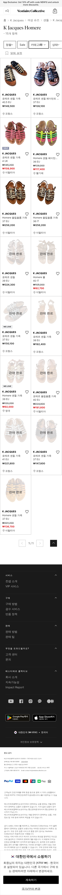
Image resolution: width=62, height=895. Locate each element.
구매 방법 (11, 604)
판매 (8, 625)
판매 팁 (10, 636)
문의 (8, 659)
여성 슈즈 (33, 20)
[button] (55, 11)
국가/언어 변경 (31, 889)
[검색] (7, 11)
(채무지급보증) (29, 795)
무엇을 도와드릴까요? (17, 648)
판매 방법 (11, 631)
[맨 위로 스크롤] (53, 543)
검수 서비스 (13, 609)
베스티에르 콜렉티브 (17, 671)
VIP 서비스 (12, 586)
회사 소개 (11, 677)
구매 (8, 598)
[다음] (39, 543)
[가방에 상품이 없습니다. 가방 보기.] (55, 11)
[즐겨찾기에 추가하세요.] (27, 95)
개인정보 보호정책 (29, 742)
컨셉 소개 (11, 581)
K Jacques (17, 20)
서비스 (9, 575)
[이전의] (22, 543)
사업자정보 (24, 761)
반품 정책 (11, 614)
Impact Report (15, 687)
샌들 (46, 20)
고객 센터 (11, 654)
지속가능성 (12, 682)
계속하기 (31, 880)
